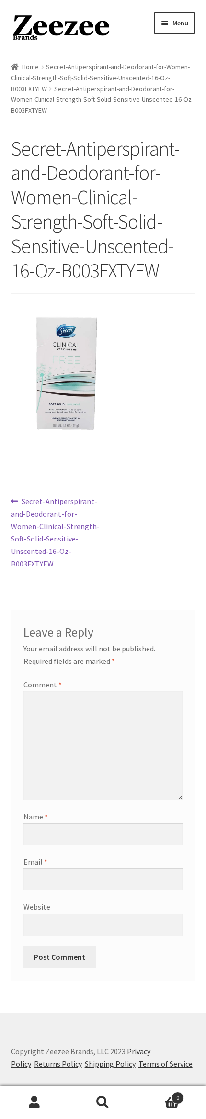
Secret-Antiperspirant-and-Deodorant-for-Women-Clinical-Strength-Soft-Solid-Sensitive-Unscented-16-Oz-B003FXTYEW (100, 77)
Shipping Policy (110, 1064)
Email (35, 861)
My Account (34, 1102)
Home (30, 66)
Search (103, 1102)
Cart (158, 1094)
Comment (42, 684)
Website (36, 907)
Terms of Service (165, 1064)
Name (35, 816)
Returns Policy (58, 1064)
